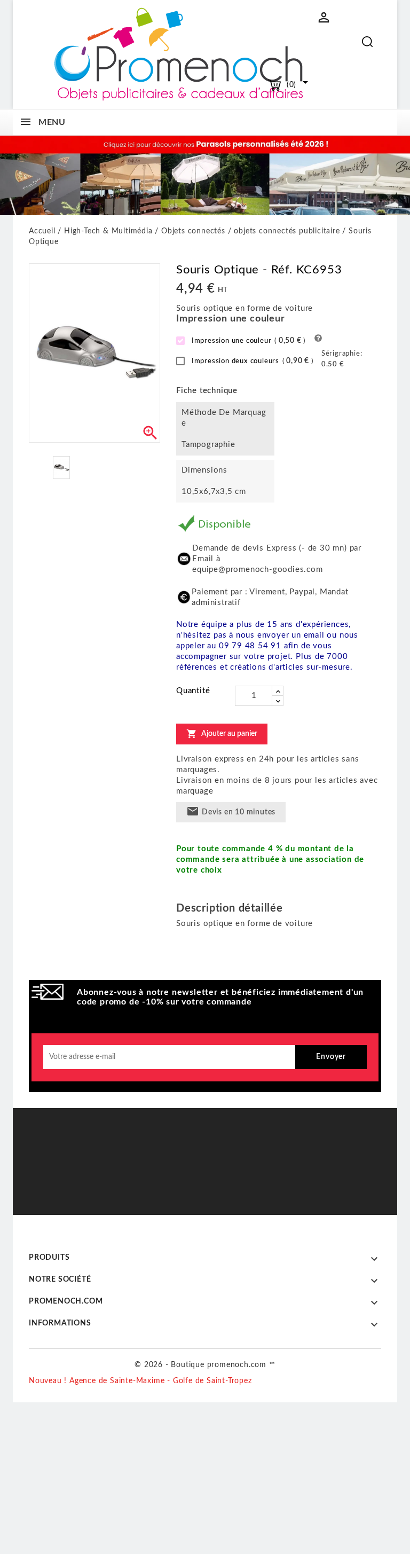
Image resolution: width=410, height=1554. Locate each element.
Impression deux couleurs (251, 361)
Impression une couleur (247, 340)
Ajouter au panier (221, 733)
